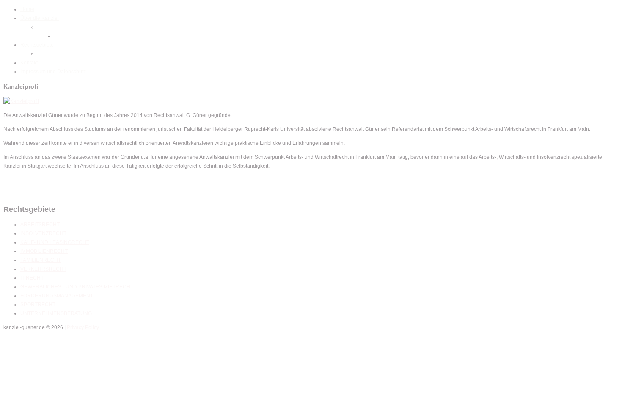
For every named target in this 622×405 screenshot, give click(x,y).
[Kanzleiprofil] (21, 101)
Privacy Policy (83, 327)
